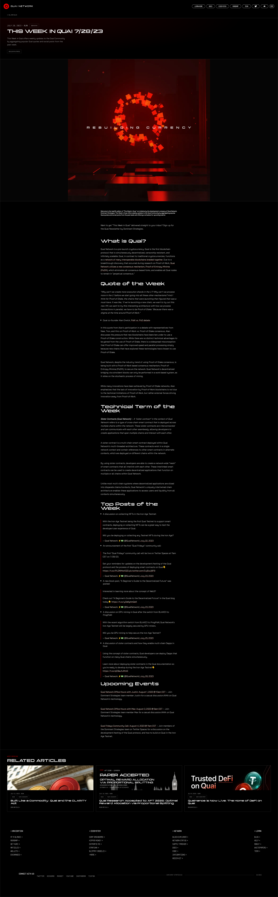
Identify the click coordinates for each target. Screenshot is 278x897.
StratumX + (94, 847)
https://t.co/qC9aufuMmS (115, 671)
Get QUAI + (15, 844)
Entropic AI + (95, 844)
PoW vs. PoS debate (140, 320)
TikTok (91, 876)
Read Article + (15, 807)
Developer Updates (14, 51)
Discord (50, 876)
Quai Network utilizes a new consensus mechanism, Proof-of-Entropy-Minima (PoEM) (138, 266)
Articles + (16, 847)
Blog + (257, 837)
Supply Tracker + (180, 844)
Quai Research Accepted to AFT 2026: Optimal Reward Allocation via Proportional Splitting (138, 802)
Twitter (40, 876)
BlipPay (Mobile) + (97, 851)
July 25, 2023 (146, 638)
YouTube (70, 876)
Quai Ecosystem (200, 797)
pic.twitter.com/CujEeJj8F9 (142, 571)
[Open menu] (271, 6)
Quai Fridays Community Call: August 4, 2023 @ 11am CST (128, 726)
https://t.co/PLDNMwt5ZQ (116, 571)
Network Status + (180, 840)
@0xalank (34, 25)
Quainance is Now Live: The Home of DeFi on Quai (225, 802)
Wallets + (15, 851)
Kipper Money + (96, 840)
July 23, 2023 (146, 576)
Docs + (175, 847)
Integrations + (179, 854)
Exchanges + (16, 854)
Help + (257, 840)
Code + (175, 851)
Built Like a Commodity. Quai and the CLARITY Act (49, 802)
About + (257, 844)
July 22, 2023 (147, 541)
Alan (26, 25)
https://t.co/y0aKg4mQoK (124, 602)
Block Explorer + (180, 837)
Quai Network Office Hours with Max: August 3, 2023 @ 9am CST (131, 709)
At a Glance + (17, 837)
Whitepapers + (260, 847)
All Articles (13, 15)
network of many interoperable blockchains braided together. (134, 260)
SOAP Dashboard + (97, 837)
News (13, 797)
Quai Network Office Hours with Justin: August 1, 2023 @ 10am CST (133, 692)
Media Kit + (177, 858)
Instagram (81, 876)
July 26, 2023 (147, 676)
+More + (92, 854)
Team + (257, 851)
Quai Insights (23, 797)
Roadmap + (15, 840)
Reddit (60, 876)
